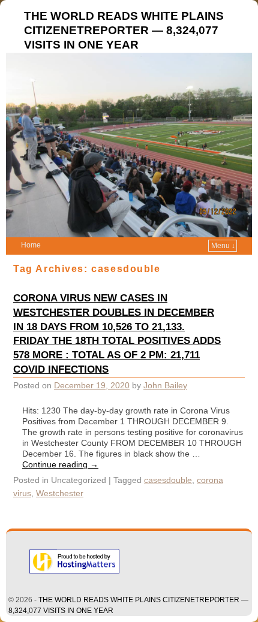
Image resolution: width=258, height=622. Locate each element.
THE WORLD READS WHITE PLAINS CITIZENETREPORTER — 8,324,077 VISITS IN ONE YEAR (124, 30)
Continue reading (60, 464)
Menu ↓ (223, 245)
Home (31, 245)
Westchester (59, 493)
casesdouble (168, 480)
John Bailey (165, 385)
